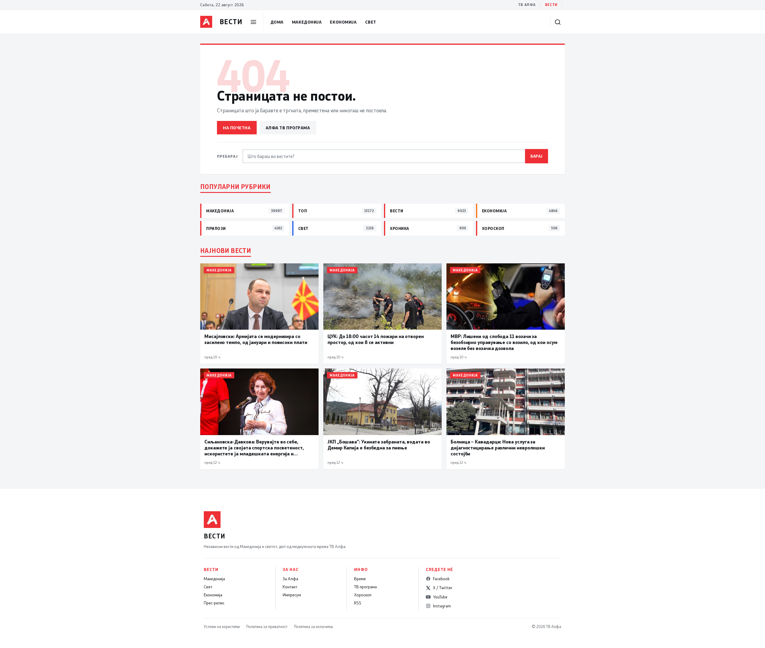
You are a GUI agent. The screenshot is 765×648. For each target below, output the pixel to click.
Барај (536, 156)
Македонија (307, 22)
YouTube (440, 597)
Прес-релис (214, 603)
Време (360, 578)
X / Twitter (442, 587)
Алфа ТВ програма (288, 127)
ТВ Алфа (527, 4)
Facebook (441, 578)
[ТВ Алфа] (206, 22)
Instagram (442, 606)
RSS (357, 603)
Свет (370, 22)
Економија (343, 22)
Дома (277, 22)
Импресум (292, 595)
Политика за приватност (266, 626)
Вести (551, 4)
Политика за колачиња (313, 626)
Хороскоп (362, 595)
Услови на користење (222, 626)
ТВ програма (365, 586)
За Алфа (290, 578)
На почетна (237, 127)
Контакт (290, 586)
